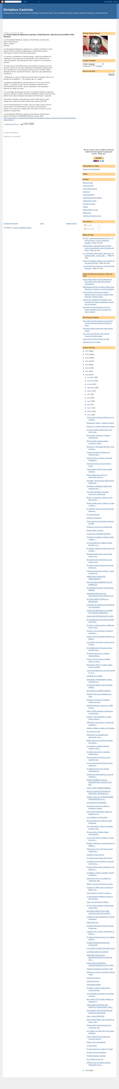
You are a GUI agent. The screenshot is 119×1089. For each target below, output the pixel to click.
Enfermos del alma (93, 981)
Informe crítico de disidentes (96, 1042)
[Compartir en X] (29, 124)
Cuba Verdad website (90, 189)
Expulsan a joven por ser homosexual (99, 527)
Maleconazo (87, 213)
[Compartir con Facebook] (31, 124)
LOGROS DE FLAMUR (94, 676)
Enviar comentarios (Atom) (22, 228)
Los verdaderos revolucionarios (97, 817)
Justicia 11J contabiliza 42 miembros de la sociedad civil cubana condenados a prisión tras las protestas (98, 302)
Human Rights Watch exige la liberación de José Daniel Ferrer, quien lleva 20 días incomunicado (97, 282)
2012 (87, 368)
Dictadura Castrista (18, 9)
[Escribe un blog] (26, 124)
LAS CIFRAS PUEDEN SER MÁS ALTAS (101, 948)
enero (89, 415)
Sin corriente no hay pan (95, 1059)
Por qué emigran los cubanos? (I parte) (100, 1049)
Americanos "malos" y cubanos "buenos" (100, 423)
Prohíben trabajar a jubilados (96, 1056)
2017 (87, 351)
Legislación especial (93, 978)
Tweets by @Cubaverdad (91, 169)
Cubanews (86, 192)
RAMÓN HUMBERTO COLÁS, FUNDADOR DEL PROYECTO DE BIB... (99, 782)
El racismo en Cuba (93, 731)
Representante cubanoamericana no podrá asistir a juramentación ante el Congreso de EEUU (98, 248)
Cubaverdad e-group (89, 201)
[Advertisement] (59, 24)
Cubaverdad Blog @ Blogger (92, 198)
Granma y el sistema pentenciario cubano (101, 426)
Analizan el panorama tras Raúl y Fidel (100, 969)
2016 (87, 354)
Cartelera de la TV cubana (91, 342)
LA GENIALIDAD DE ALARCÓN (97, 952)
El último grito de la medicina (96, 1052)
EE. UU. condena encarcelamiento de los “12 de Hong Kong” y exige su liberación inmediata (98, 240)
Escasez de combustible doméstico (99, 534)
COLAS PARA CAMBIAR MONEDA (99, 788)
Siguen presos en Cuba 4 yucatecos (99, 893)
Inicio (42, 223)
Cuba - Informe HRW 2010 (95, 1016)
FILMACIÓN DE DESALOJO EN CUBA (100, 616)
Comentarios (90, 229)
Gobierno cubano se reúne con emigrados (101, 728)
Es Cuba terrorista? (93, 514)
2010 (87, 375)
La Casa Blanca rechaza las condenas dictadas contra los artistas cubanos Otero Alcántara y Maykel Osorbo (98, 294)
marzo (89, 408)
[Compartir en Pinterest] (33, 124)
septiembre (91, 387)
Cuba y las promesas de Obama (97, 902)
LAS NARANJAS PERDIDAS (96, 803)
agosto (89, 391)
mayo (89, 401)
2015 (87, 358)
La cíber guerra (92, 1046)
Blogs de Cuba (88, 183)
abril (88, 404)
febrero (89, 411)
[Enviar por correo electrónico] (24, 124)
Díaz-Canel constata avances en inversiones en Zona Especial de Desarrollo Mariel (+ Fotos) (98, 323)
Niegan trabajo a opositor (95, 530)
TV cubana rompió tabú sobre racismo (99, 858)
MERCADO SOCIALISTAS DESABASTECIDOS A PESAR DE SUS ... (99, 957)
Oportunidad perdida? (94, 985)
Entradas (89, 225)
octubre (90, 384)
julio (88, 394)
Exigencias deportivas (94, 518)
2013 (87, 365)
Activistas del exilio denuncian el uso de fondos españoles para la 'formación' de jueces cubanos (97, 309)
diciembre (90, 377)
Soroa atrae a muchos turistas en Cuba (96, 339)
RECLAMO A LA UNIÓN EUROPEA (99, 691)
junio (89, 398)
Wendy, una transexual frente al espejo (100, 884)
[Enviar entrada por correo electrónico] (21, 124)
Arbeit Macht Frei (92, 922)
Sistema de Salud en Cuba (92, 216)
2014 (87, 361)
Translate (99, 66)
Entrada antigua (71, 223)
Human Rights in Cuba (90, 210)
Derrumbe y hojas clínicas (95, 855)
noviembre (91, 381)
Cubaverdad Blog (88, 195)
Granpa (85, 207)
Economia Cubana (89, 204)
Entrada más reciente (11, 223)
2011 (87, 371)
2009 (87, 1070)
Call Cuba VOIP (88, 186)
